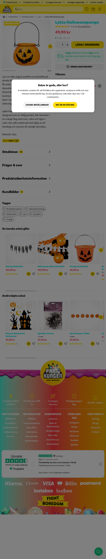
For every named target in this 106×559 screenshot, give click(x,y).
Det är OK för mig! (65, 105)
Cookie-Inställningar (37, 105)
